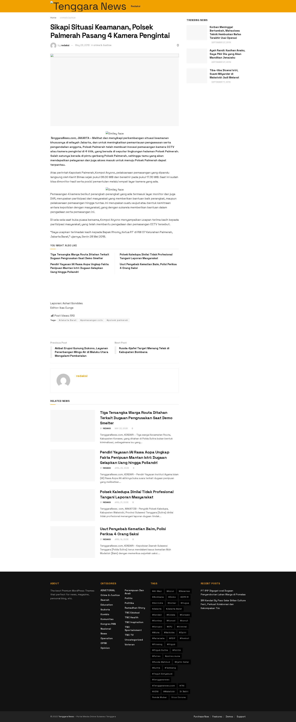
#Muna (155, 632)
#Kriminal (182, 626)
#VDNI (155, 691)
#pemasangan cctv (91, 320)
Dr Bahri (184, 691)
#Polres (156, 656)
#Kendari (157, 615)
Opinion (105, 647)
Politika (129, 603)
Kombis (105, 614)
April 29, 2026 (121, 468)
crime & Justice (68, 17)
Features (217, 716)
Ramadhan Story (135, 607)
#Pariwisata (158, 638)
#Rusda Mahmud (161, 662)
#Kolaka (171, 615)
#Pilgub (171, 644)
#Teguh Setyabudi (162, 674)
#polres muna (172, 656)
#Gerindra (157, 603)
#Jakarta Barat (67, 320)
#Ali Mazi (157, 591)
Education (107, 604)
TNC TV (129, 634)
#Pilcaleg (157, 644)
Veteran (130, 644)
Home (53, 17)
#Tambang (170, 668)
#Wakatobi (169, 691)
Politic (129, 598)
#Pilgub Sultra (160, 650)
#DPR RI (185, 597)
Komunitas (107, 619)
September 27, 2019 (221, 42)
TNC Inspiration (134, 622)
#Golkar (172, 603)
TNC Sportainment (133, 628)
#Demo (172, 597)
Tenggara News (66, 716)
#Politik (176, 650)
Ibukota (105, 609)
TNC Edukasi (132, 612)
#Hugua (185, 603)
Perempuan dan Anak (134, 592)
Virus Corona (178, 697)
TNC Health (131, 617)
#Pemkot (184, 638)
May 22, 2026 (121, 428)
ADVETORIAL (108, 590)
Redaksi (135, 6)
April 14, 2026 (121, 539)
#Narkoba (169, 632)
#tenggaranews (160, 679)
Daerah (105, 599)
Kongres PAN (108, 623)
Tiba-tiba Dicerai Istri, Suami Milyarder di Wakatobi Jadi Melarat (224, 74)
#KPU (169, 626)
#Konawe (185, 615)
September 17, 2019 (221, 82)
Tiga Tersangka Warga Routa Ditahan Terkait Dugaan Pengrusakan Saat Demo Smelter (136, 417)
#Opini (182, 632)
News (104, 633)
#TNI (182, 685)
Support (241, 716)
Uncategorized (134, 639)
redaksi (65, 45)
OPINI (104, 643)
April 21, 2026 (121, 502)
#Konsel (171, 620)
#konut (184, 620)
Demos (229, 716)
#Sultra (156, 668)
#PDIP (172, 638)
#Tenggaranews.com (163, 685)
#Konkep (157, 620)
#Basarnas (184, 591)
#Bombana (158, 597)
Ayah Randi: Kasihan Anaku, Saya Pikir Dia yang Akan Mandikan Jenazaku (227, 54)
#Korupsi (157, 626)
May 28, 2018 (82, 45)
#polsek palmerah (117, 320)
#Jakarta (157, 609)
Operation (107, 638)
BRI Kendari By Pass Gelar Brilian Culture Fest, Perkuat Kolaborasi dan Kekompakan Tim (223, 604)
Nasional (106, 628)
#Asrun (170, 591)
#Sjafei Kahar (182, 662)
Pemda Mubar (159, 697)
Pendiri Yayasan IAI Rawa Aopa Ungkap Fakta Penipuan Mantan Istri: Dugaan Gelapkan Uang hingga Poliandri (79, 268)
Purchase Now (201, 716)
